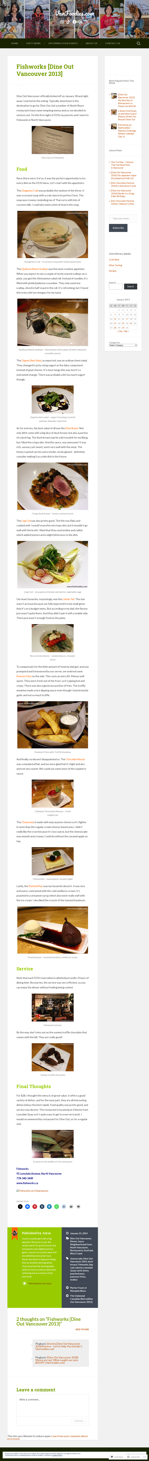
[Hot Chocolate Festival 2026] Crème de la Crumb (123, 184)
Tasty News (33, 43)
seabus (73, 1279)
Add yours (82, 1329)
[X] (87, 21)
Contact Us (112, 43)
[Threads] (80, 21)
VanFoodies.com (74, 13)
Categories (114, 342)
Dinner (73, 1241)
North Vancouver (79, 1247)
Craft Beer (114, 259)
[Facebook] (74, 21)
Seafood (88, 1250)
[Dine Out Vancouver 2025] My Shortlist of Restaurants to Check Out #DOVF (127, 100)
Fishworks (83, 1264)
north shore (83, 1270)
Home (14, 43)
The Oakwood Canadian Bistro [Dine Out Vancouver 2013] (81, 1298)
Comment (78, 1421)
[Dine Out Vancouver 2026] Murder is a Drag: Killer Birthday (122, 193)
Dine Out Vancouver (80, 1238)
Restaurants (76, 1250)
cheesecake (76, 1258)
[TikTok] (68, 21)
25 (131, 323)
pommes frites (77, 1276)
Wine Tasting (115, 265)
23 (123, 323)
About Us (91, 43)
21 (115, 323)
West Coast (76, 1253)
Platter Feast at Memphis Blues (78, 1289)
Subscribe (118, 227)
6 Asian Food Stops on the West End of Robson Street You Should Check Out (127, 115)
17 (127, 319)
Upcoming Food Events (63, 43)
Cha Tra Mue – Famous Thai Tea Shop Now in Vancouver (122, 165)
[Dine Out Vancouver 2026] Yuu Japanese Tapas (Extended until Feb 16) (123, 175)
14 (115, 319)
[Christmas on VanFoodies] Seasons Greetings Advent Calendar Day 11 (127, 130)
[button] (52, 140)
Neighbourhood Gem (81, 1244)
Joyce (81, 1241)
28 (115, 327)
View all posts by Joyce (39, 1283)
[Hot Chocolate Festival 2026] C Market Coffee (122, 202)
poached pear (77, 1273)
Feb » (126, 331)
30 (123, 327)
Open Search (139, 43)
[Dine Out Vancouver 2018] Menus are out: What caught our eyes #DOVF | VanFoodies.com (56, 1360)
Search (112, 282)
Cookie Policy (57, 1455)
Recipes (113, 270)
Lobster (79, 1267)
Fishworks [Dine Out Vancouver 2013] (45, 70)
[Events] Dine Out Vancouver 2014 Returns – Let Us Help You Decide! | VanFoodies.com (58, 1346)
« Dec (120, 331)
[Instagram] (62, 21)
